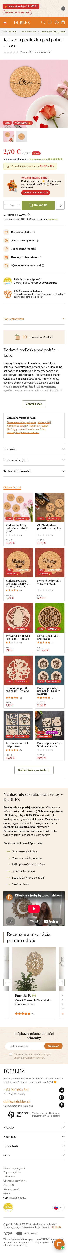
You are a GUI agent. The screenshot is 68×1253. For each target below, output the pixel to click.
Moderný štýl (44, 422)
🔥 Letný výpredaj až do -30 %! (21, 6)
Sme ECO (8, 1185)
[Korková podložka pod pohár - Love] (8, 136)
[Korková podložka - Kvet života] (50, 618)
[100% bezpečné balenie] (7, 294)
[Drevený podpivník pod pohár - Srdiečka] (18, 670)
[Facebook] (62, 1090)
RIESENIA (56, 1227)
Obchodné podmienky (14, 1180)
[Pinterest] (62, 1105)
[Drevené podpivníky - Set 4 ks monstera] (50, 725)
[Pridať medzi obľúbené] (60, 205)
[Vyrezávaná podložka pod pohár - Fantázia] (18, 618)
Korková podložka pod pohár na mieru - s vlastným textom (18, 583)
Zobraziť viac (34, 403)
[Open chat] (59, 1244)
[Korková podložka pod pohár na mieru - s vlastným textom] (18, 563)
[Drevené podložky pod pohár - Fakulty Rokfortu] (50, 670)
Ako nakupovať (11, 1189)
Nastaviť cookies (17, 1197)
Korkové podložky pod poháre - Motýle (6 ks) (17, 528)
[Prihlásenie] (57, 22)
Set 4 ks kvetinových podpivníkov (17, 745)
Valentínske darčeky (17, 425)
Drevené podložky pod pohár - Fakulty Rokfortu (48, 691)
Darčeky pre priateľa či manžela (23, 432)
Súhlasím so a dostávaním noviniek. (32, 1056)
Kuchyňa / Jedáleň (38, 425)
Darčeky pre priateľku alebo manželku (26, 429)
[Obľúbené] (50, 22)
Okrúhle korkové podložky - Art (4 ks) (49, 527)
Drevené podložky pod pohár (21, 422)
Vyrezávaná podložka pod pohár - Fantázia (18, 637)
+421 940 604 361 (16, 1089)
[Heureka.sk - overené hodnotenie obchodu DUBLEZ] (8, 1207)
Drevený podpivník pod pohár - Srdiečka (17, 689)
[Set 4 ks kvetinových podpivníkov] (18, 725)
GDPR (6, 1193)
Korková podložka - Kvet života (48, 637)
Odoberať (53, 1046)
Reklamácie (9, 1176)
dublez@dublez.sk (17, 1101)
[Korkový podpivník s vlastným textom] (50, 563)
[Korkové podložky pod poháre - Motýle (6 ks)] (18, 507)
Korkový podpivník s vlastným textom (49, 582)
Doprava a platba (12, 1172)
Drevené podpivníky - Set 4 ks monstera (49, 745)
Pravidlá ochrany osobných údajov (24, 1242)
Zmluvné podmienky (17, 1245)
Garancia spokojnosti (14, 1168)
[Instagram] (62, 1097)
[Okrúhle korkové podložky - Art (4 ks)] (50, 507)
